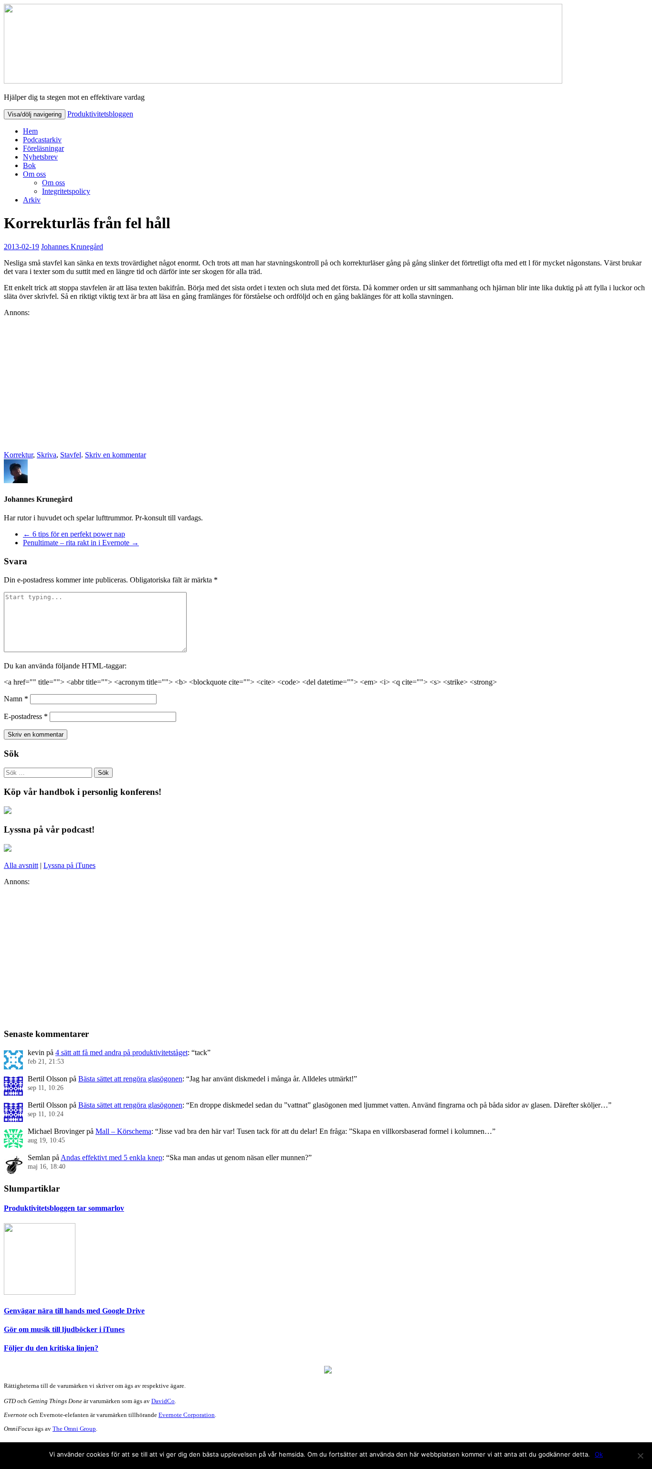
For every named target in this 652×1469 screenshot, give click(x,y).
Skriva (46, 455)
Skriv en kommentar (115, 455)
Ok (599, 1454)
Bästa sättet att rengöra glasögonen (130, 1079)
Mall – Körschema (123, 1131)
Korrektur (18, 455)
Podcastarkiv (42, 140)
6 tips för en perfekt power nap (74, 534)
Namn (16, 699)
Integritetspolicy (66, 191)
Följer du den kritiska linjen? (51, 1348)
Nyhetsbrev (40, 157)
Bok (29, 165)
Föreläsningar (43, 148)
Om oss (34, 174)
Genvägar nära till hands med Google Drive (74, 1311)
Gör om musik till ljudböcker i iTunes (64, 1329)
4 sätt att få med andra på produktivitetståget (121, 1052)
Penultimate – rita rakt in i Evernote (81, 543)
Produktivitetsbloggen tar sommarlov (64, 1208)
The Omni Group (74, 1428)
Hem (30, 131)
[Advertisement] (290, 384)
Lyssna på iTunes (69, 865)
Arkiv (32, 200)
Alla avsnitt (21, 865)
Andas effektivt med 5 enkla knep (111, 1157)
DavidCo (163, 1401)
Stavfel (70, 455)
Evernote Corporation (186, 1414)
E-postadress (26, 716)
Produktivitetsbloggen (100, 114)
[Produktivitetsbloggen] (283, 81)
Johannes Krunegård (72, 247)
